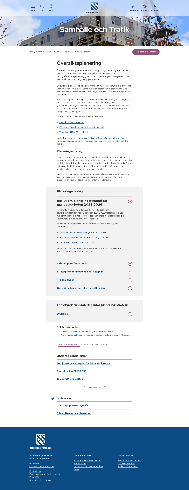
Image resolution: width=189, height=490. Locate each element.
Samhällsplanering (64, 52)
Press (76, 469)
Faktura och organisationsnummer (45, 474)
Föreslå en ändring (69, 344)
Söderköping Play (126, 463)
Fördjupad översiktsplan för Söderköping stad (81, 127)
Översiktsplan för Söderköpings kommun (79, 233)
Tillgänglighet (80, 463)
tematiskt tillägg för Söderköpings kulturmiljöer (101, 138)
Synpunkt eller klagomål (40, 480)
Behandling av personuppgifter (88, 466)
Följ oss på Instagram (128, 466)
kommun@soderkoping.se (41, 466)
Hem (31, 52)
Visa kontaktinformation (146, 52)
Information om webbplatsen (87, 461)
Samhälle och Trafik (44, 52)
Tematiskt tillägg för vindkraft (73, 132)
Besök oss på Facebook (129, 461)
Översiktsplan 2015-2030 (71, 122)
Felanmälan (34, 477)
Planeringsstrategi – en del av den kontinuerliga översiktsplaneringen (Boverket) (95, 335)
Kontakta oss (35, 471)
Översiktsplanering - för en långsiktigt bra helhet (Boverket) (87, 332)
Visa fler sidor (94, 388)
